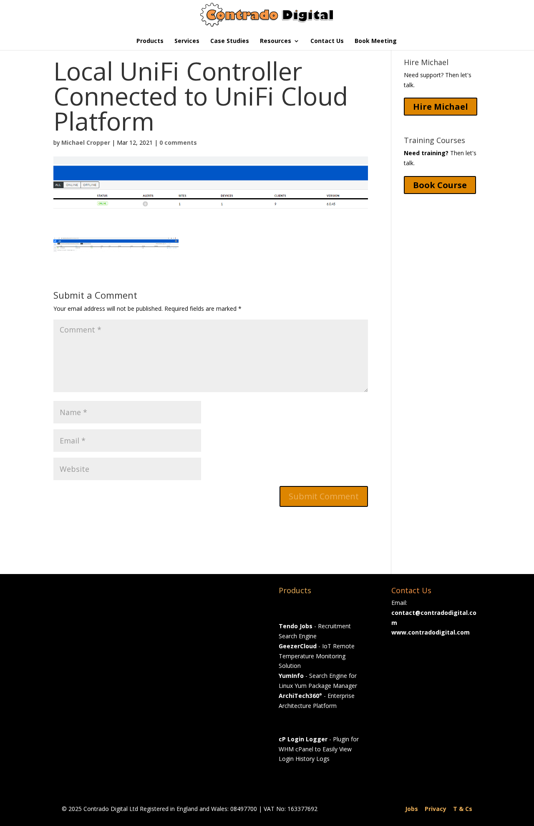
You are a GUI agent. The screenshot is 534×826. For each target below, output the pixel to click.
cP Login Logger (303, 739)
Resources (275, 41)
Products (150, 41)
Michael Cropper (85, 142)
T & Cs (462, 809)
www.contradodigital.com (430, 632)
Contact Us (327, 41)
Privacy (435, 809)
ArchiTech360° (300, 696)
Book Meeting (376, 41)
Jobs (411, 809)
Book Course (440, 185)
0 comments (178, 142)
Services (186, 41)
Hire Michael (440, 106)
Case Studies (229, 41)
